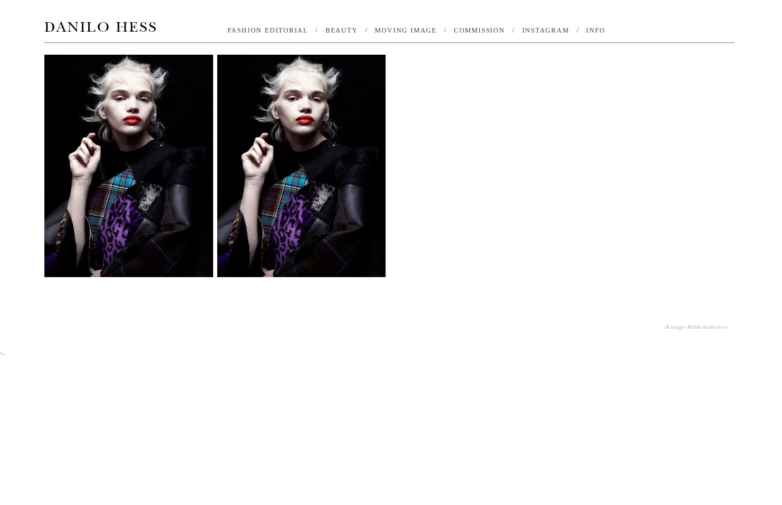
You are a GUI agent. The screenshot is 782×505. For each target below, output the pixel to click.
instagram (545, 30)
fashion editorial (268, 30)
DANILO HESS (100, 29)
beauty (341, 30)
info (595, 30)
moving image (406, 30)
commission (479, 30)
